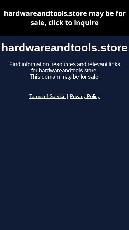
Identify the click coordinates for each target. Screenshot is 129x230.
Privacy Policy (85, 96)
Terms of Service (47, 96)
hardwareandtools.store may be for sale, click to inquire (65, 18)
